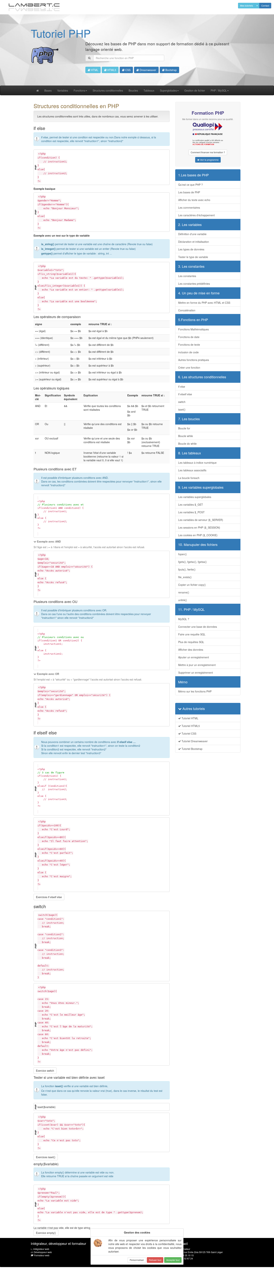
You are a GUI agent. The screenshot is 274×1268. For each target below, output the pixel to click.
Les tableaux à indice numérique (197, 462)
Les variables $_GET (190, 504)
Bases (48, 90)
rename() (183, 592)
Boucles (133, 90)
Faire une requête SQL (191, 634)
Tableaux (149, 90)
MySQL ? (183, 619)
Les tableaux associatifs (192, 470)
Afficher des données (190, 649)
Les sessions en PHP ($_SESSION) (199, 527)
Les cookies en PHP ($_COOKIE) (198, 535)
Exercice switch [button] (45, 1070)
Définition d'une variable (192, 234)
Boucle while (185, 436)
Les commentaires (189, 207)
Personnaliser (137, 1259)
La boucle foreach (188, 478)
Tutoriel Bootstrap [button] (191, 749)
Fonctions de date (188, 337)
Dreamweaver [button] (147, 70)
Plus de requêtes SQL (191, 642)
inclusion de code (188, 352)
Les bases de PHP (189, 192)
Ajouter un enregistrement (193, 657)
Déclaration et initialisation (193, 241)
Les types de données (191, 249)
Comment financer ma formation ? (208, 152)
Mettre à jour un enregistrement (197, 665)
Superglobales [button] (168, 90)
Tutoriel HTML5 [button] (190, 726)
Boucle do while (187, 443)
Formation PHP (208, 113)
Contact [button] (265, 5)
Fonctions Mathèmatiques (193, 329)
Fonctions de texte (189, 344)
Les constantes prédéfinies (194, 283)
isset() (181, 409)
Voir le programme (209, 159)
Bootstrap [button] (171, 70)
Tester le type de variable (193, 257)
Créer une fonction (189, 367)
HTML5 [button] (111, 70)
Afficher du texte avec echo (194, 200)
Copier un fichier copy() (192, 585)
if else (181, 386)
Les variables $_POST (191, 512)
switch (181, 402)
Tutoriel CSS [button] (188, 733)
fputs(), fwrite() (187, 569)
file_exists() (185, 577)
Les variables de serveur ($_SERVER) (200, 520)
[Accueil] (34, 7)
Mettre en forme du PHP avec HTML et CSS (204, 302)
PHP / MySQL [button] (219, 90)
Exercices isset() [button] (45, 1157)
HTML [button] (94, 70)
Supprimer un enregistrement (195, 672)
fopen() (182, 554)
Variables (62, 90)
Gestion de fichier (194, 90)
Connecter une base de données (197, 626)
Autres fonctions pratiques (193, 360)
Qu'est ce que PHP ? (190, 184)
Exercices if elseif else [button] (49, 897)
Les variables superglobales (194, 497)
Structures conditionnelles (108, 90)
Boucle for (184, 428)
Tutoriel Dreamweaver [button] (194, 741)
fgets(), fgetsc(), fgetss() (192, 562)
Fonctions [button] (79, 90)
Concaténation (186, 310)
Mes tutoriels (246, 5)
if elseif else (185, 394)
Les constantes (187, 276)
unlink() (182, 600)
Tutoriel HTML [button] (189, 718)
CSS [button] (127, 70)
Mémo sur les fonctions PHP (195, 691)
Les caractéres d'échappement (196, 215)
